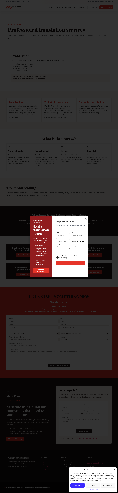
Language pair (75, 238)
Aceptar (77, 485)
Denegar (93, 485)
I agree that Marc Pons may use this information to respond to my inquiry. (70, 256)
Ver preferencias (108, 485)
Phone (57, 238)
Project (58, 244)
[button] (114, 470)
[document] (59, 246)
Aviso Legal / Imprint (94, 489)
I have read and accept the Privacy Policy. (70, 259)
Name (57, 232)
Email (72, 232)
